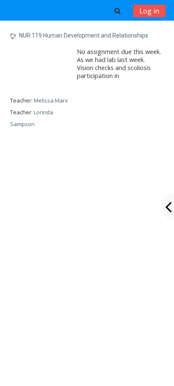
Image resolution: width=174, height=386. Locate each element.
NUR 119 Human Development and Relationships (83, 35)
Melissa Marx (51, 100)
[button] (117, 11)
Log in (149, 11)
